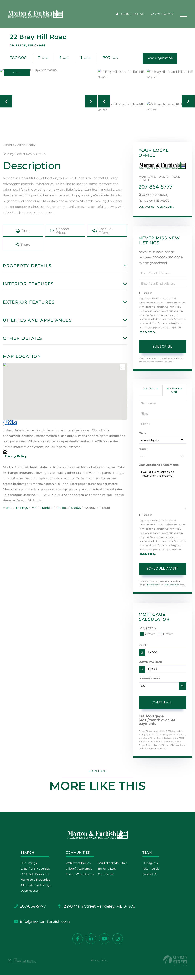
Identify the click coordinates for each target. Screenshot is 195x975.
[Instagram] (117, 938)
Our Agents (165, 206)
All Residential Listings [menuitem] (35, 885)
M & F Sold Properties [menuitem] (35, 874)
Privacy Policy (15, 456)
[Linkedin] (91, 938)
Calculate (163, 702)
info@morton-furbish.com (45, 921)
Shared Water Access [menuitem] (80, 874)
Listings (22, 508)
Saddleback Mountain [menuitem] (112, 863)
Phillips (61, 508)
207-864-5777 (163, 14)
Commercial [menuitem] (106, 874)
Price (143, 645)
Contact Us (147, 206)
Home (7, 508)
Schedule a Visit (174, 390)
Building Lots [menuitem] (107, 868)
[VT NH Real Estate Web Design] (175, 960)
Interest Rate (149, 678)
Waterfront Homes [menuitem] (78, 863)
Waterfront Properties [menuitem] (35, 868)
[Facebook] (77, 938)
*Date (142, 433)
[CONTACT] (160, 58)
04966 (76, 508)
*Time (143, 449)
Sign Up (138, 14)
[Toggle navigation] (183, 14)
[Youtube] (104, 938)
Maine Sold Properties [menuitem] (35, 879)
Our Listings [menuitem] (29, 863)
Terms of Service (171, 584)
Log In (124, 14)
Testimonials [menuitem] (150, 868)
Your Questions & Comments (159, 465)
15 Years (168, 634)
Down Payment (151, 661)
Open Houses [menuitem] (30, 890)
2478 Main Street (99, 906)
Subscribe (163, 346)
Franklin (46, 508)
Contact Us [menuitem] (149, 874)
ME (34, 508)
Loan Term (148, 628)
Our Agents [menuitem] (150, 863)
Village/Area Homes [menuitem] (79, 868)
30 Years (149, 634)
